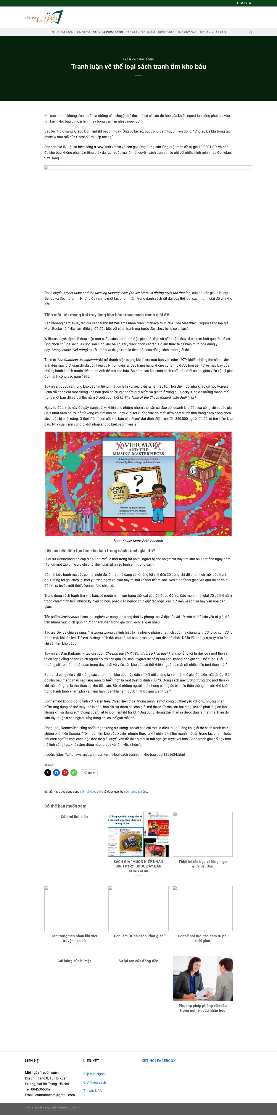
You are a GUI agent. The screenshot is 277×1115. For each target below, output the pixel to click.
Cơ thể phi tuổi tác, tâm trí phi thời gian (203, 938)
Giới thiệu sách (94, 1082)
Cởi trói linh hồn (74, 817)
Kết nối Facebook (159, 1061)
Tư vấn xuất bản (213, 32)
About (75, 1107)
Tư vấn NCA (92, 1091)
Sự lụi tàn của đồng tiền (138, 961)
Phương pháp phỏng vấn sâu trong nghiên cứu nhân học (203, 1008)
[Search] (250, 32)
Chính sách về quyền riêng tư (47, 1107)
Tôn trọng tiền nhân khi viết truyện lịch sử (74, 938)
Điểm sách (65, 32)
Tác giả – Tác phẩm (140, 32)
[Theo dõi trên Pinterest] (250, 3)
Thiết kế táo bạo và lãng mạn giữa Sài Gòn (203, 864)
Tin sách (83, 32)
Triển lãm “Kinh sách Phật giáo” (138, 936)
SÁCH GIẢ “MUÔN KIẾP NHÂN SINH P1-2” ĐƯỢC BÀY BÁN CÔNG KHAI (138, 866)
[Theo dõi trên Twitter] (241, 3)
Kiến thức (166, 32)
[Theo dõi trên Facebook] (237, 3)
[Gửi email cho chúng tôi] (246, 3)
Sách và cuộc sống (108, 32)
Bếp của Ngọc (94, 1074)
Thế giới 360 (186, 32)
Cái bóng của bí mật (74, 961)
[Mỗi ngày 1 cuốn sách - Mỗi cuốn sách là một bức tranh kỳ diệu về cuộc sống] (44, 17)
